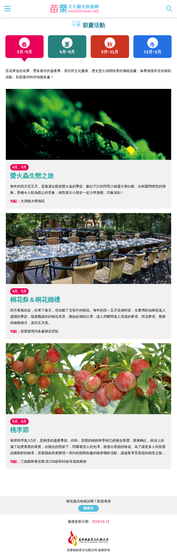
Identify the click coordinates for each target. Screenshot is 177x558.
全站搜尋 (170, 8)
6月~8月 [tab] (67, 48)
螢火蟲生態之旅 (88, 148)
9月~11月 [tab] (110, 48)
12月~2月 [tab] (152, 48)
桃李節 (88, 406)
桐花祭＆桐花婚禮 (88, 276)
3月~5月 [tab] (24, 48)
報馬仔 (88, 508)
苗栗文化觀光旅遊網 (74, 8)
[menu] (8, 8)
